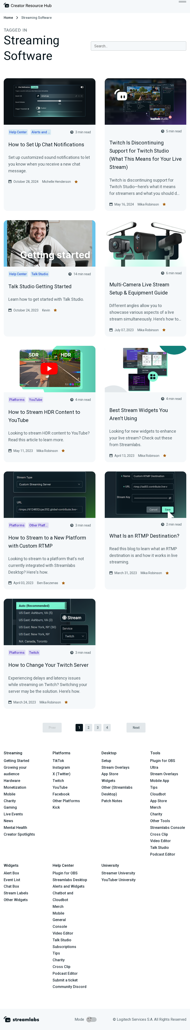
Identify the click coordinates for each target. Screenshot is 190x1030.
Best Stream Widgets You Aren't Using (138, 414)
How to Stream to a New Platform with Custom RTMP (47, 542)
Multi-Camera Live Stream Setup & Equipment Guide (139, 289)
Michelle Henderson (56, 181)
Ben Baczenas (47, 583)
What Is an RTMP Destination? (144, 536)
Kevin (46, 310)
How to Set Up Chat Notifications (46, 144)
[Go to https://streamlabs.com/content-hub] (27, 6)
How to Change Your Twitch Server (48, 665)
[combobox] (138, 46)
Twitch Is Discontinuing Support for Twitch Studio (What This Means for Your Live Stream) (145, 155)
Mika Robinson (148, 204)
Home (8, 18)
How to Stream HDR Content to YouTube (44, 416)
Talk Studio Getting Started (40, 286)
